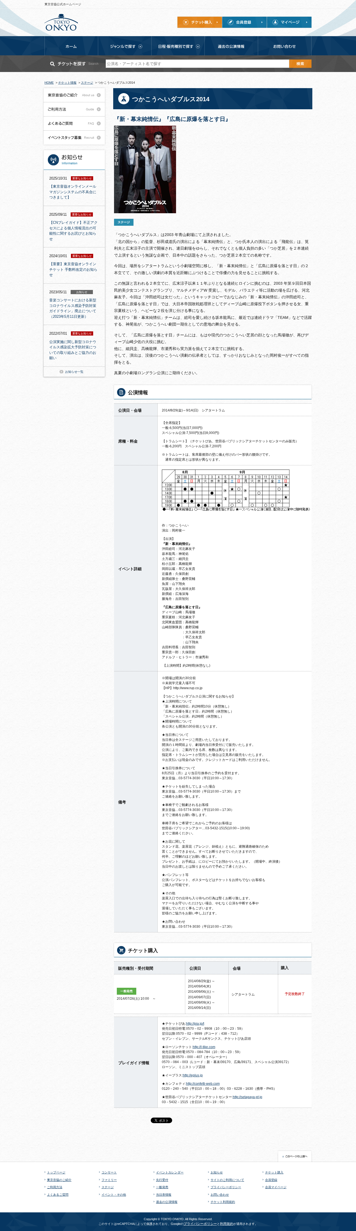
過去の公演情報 (166, 1201)
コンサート (109, 1172)
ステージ (108, 1187)
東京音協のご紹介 (59, 1180)
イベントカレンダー (170, 1172)
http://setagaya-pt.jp (247, 1097)
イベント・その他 (114, 1194)
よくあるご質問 (57, 1194)
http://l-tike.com (204, 1047)
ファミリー (109, 1180)
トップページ (56, 1172)
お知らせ (217, 1172)
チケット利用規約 (223, 1201)
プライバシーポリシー (226, 1187)
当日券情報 (163, 1194)
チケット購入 (274, 1172)
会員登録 (271, 1180)
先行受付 (162, 1180)
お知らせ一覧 (74, 371)
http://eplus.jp (193, 1075)
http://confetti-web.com (203, 1084)
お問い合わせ (220, 1194)
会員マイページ (275, 1187)
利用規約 (226, 1224)
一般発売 (162, 1187)
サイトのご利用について (227, 1180)
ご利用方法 (54, 1187)
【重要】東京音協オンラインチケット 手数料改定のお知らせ (73, 269)
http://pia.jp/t (195, 1024)
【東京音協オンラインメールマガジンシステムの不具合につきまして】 (72, 191)
